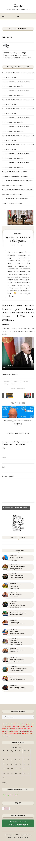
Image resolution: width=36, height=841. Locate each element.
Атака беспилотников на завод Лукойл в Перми (17, 576)
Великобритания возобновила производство (15, 586)
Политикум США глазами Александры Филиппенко (18, 688)
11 (7, 764)
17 (3, 769)
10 (4, 764)
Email (4, 458)
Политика (18, 233)
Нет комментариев (18, 388)
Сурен (22, 245)
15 (24, 764)
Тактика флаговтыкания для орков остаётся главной (17, 568)
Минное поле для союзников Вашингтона (17, 623)
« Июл (4, 782)
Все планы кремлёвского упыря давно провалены (17, 660)
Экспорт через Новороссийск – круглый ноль (17, 633)
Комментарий (8, 476)
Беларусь (7, 381)
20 (16, 769)
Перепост (16, 381)
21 (20, 769)
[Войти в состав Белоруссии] (29, 395)
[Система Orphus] (6, 48)
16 (28, 764)
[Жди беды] (6, 395)
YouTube (15, 374)
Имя (3, 448)
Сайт (3, 467)
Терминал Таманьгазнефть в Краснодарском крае (18, 669)
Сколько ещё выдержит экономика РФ (17, 650)
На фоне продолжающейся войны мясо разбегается (17, 605)
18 (8, 769)
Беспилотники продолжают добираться (18, 678)
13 (16, 764)
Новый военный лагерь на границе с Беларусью (18, 613)
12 (12, 764)
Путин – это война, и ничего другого (16, 595)
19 (12, 769)
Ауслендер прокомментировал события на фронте (16, 642)
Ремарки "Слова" (9, 384)
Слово (18, 5)
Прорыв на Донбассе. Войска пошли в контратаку (16, 558)
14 (20, 764)
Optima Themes (23, 837)
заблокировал (18, 824)
